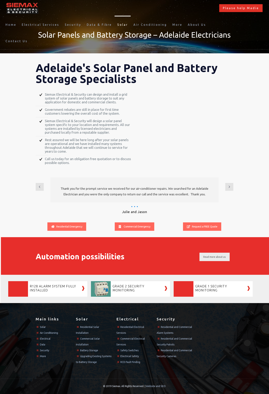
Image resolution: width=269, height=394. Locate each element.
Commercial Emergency (137, 226)
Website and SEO (156, 386)
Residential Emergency (69, 226)
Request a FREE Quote (204, 226)
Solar (43, 327)
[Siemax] (22, 8)
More (43, 356)
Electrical (45, 338)
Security (44, 350)
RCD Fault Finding (130, 362)
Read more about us (214, 256)
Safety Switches (129, 350)
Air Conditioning (49, 332)
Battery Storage (89, 350)
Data (42, 344)
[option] (134, 195)
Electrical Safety (129, 356)
